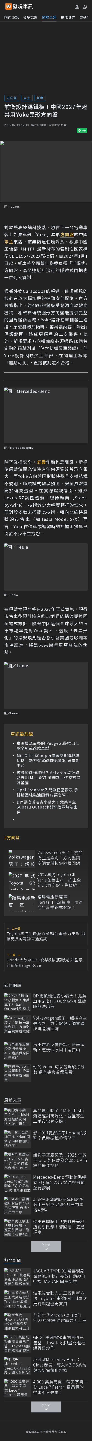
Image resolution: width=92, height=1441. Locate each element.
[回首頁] (23, 6)
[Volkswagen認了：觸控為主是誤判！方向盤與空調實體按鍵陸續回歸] (22, 859)
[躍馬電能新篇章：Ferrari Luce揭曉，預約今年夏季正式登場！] (22, 903)
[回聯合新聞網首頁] (8, 6)
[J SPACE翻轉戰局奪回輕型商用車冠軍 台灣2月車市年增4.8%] (17, 1206)
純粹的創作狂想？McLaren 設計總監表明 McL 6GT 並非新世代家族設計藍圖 (48, 777)
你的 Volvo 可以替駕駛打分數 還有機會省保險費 (59, 1069)
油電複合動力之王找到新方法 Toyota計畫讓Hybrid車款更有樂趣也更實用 (60, 1298)
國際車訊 (49, 17)
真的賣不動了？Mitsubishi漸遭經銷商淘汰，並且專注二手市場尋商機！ (59, 1116)
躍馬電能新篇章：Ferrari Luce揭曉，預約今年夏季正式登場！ (60, 902)
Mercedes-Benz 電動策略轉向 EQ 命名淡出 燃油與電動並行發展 (59, 1182)
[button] (84, 6)
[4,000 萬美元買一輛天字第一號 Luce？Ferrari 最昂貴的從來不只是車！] (17, 1388)
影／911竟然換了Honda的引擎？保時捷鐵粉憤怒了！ (60, 1135)
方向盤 (12, 98)
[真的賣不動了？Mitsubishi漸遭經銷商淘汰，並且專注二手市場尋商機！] (17, 1117)
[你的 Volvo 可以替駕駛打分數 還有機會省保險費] (17, 1073)
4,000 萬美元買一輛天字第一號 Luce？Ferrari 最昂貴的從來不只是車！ (60, 1387)
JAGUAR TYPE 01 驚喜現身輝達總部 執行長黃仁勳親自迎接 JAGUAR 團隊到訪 (59, 1276)
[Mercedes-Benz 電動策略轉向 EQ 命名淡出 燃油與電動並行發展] (17, 1183)
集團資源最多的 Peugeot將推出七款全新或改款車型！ (48, 746)
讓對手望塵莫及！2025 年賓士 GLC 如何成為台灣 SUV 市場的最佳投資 (60, 1160)
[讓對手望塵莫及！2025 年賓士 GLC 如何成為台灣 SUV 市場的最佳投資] (17, 1161)
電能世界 (68, 17)
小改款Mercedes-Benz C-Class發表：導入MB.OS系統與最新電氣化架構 (60, 1365)
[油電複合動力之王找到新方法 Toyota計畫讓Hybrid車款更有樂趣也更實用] (17, 1299)
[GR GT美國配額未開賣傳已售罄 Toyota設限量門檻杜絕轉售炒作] (17, 1344)
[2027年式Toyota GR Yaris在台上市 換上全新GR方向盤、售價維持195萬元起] (22, 881)
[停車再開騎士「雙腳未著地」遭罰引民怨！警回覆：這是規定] (17, 1228)
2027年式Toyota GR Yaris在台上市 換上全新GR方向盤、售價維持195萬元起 (59, 880)
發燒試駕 (30, 17)
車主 (26, 98)
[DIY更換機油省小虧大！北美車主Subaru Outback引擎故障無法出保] (17, 1002)
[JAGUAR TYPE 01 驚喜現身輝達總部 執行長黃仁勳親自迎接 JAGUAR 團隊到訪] (17, 1277)
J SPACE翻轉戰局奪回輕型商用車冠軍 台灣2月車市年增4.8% (58, 1205)
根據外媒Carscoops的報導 (32, 291)
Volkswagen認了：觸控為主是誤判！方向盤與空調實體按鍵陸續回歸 (60, 858)
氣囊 (40, 98)
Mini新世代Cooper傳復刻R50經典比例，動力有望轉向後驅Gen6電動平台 (48, 760)
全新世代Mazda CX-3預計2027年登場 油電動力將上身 (59, 1318)
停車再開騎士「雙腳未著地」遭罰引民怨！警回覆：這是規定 (60, 1227)
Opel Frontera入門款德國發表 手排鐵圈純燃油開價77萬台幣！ (47, 792)
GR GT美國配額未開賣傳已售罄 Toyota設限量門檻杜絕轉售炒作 (59, 1343)
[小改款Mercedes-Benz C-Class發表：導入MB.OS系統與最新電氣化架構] (17, 1366)
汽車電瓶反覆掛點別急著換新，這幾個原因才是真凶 (59, 1047)
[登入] (77, 7)
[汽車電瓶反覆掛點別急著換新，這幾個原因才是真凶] (17, 1051)
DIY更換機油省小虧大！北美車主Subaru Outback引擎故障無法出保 (47, 807)
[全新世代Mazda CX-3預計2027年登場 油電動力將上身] (17, 1321)
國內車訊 (11, 17)
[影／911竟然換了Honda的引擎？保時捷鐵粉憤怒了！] (17, 1139)
